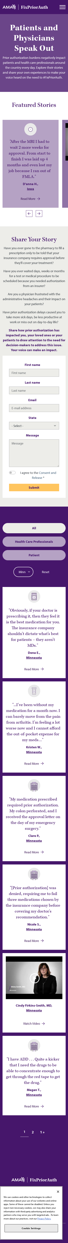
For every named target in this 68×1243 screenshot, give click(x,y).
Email (32, 400)
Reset (45, 572)
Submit (34, 487)
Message (32, 435)
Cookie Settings (31, 1228)
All (34, 528)
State (32, 418)
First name (32, 365)
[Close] (58, 1192)
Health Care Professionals (34, 541)
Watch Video (31, 1023)
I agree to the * (38, 475)
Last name (32, 382)
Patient (34, 555)
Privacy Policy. (44, 1218)
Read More (28, 199)
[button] (39, 214)
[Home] (25, 7)
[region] (31, 1213)
